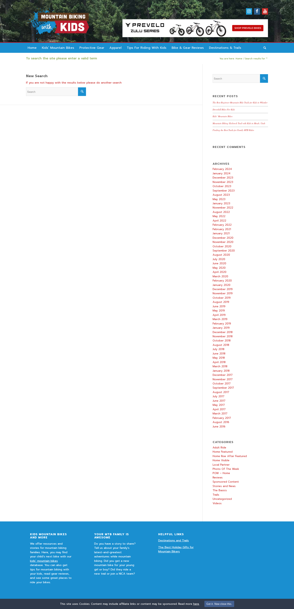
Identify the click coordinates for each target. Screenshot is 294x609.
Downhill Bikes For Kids (224, 109)
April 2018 (219, 362)
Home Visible (221, 460)
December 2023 (223, 178)
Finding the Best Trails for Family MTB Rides (233, 130)
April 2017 (219, 409)
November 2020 (223, 242)
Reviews (218, 477)
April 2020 (219, 272)
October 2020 (222, 246)
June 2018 (219, 353)
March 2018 (220, 366)
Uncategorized (222, 499)
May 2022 (219, 216)
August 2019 (221, 302)
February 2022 (222, 225)
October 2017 (222, 383)
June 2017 (219, 401)
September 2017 (223, 388)
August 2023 (221, 195)
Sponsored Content (226, 482)
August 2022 (221, 212)
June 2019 (219, 306)
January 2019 (221, 328)
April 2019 (219, 315)
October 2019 (222, 298)
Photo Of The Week (226, 469)
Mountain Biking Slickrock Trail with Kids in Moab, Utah (239, 123)
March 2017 (220, 413)
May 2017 (219, 405)
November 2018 (223, 336)
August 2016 (221, 422)
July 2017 (218, 396)
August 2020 (221, 255)
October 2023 (222, 186)
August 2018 (221, 345)
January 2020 (221, 285)
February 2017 (222, 418)
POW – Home (221, 473)
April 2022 (219, 221)
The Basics (220, 490)
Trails (216, 495)
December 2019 (223, 289)
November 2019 (223, 293)
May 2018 (219, 358)
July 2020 (219, 259)
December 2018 (223, 332)
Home (239, 58)
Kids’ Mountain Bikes (222, 116)
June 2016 (219, 426)
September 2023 (224, 191)
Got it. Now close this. (219, 603)
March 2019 (220, 319)
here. (196, 604)
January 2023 (221, 203)
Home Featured (223, 452)
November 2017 (223, 379)
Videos (217, 503)
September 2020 (224, 251)
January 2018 (221, 371)
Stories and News (224, 486)
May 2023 (219, 199)
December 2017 (223, 375)
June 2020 (219, 263)
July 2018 (218, 349)
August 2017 (221, 392)
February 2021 (222, 229)
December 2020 (223, 238)
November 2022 (223, 208)
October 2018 (222, 340)
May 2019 (219, 310)
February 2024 (222, 169)
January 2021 (221, 233)
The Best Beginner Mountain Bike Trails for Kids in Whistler (240, 102)
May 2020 (219, 268)
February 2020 (222, 281)
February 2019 (222, 323)
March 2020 (220, 276)
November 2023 (223, 182)
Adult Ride (219, 447)
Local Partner (221, 465)
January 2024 (221, 173)
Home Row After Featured (230, 456)
